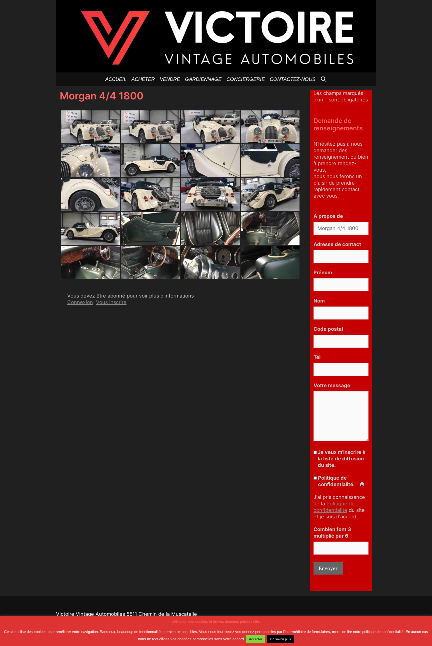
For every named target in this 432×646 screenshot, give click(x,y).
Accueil (115, 79)
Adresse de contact (339, 244)
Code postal (330, 329)
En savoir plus (280, 639)
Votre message (332, 385)
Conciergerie (245, 79)
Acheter (143, 79)
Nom (321, 301)
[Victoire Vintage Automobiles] (216, 36)
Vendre (170, 79)
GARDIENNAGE (203, 79)
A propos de (328, 216)
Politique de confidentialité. (338, 481)
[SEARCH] (324, 79)
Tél (317, 357)
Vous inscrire (111, 302)
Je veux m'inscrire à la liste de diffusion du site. (342, 458)
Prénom (325, 273)
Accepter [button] (255, 639)
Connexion (80, 302)
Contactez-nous (293, 79)
